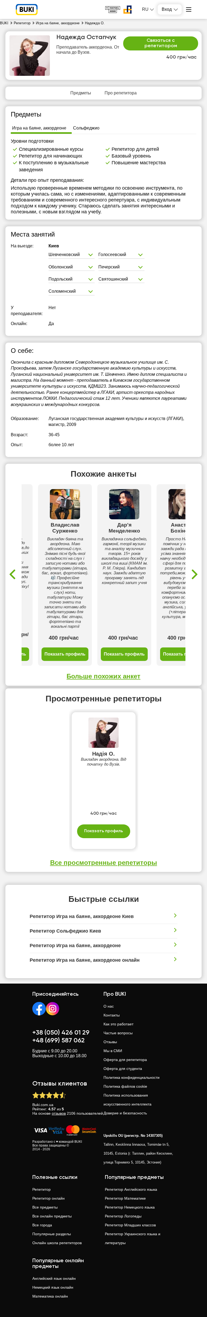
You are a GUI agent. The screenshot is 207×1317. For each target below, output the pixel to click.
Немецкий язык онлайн (52, 1287)
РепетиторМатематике (125, 1198)
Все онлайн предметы (52, 1216)
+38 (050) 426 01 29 (60, 1032)
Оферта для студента (123, 1068)
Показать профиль (64, 654)
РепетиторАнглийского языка (131, 1189)
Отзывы (110, 1042)
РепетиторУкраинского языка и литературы (132, 1238)
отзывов (59, 1113)
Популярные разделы (51, 1234)
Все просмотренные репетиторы (103, 862)
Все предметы (45, 1207)
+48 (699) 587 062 (58, 1040)
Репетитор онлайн (48, 1198)
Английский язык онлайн (54, 1278)
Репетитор (41, 1189)
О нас (109, 1006)
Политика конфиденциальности (132, 1077)
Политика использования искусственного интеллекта (127, 1099)
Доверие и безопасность (125, 1113)
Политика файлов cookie (125, 1086)
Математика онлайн (50, 1296)
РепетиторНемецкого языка (130, 1207)
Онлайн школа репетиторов (57, 1243)
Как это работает (118, 1024)
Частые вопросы (118, 1033)
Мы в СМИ (113, 1051)
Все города (42, 1225)
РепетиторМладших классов (130, 1225)
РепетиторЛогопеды (123, 1216)
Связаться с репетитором (160, 43)
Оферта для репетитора (125, 1059)
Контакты (112, 1015)
